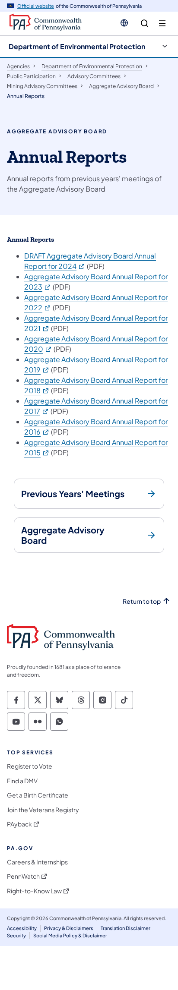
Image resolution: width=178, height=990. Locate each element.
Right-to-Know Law (34, 891)
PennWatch (23, 876)
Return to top (142, 601)
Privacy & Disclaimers (68, 928)
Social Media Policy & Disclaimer (70, 935)
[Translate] (124, 23)
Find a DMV (22, 781)
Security (16, 935)
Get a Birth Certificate (37, 795)
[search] (144, 23)
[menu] (162, 23)
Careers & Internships (37, 862)
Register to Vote (29, 766)
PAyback (19, 824)
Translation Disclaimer (125, 928)
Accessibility (22, 928)
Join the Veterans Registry (43, 809)
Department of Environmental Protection (77, 46)
